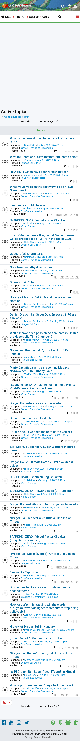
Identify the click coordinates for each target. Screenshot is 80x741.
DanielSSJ (29, 145)
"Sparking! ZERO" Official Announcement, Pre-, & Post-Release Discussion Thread (42, 386)
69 (77, 151)
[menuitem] (63, 7)
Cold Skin (29, 223)
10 (65, 648)
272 (62, 277)
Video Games (28, 226)
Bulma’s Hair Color (22, 282)
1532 (76, 215)
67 (69, 151)
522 (72, 695)
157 (72, 398)
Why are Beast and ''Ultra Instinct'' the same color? (44, 157)
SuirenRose (30, 674)
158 (76, 398)
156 (67, 398)
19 (65, 248)
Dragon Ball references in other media (35, 403)
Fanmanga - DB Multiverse (28, 205)
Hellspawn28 (31, 507)
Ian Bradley (39, 730)
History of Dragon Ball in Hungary (32, 626)
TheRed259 (30, 374)
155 (62, 398)
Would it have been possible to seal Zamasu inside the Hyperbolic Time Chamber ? (44, 334)
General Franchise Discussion (37, 147)
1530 (65, 215)
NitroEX (28, 468)
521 (67, 695)
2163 (65, 567)
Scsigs (28, 524)
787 (67, 582)
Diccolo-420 (30, 641)
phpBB (28, 734)
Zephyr (28, 160)
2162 (59, 567)
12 (69, 531)
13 (73, 531)
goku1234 (29, 208)
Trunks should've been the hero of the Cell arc (41, 432)
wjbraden (29, 660)
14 (77, 531)
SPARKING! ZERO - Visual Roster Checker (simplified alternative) (37, 538)
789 (76, 582)
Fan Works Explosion (24, 572)
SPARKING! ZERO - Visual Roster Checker (37, 220)
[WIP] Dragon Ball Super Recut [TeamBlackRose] (42, 671)
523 (76, 695)
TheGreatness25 (33, 421)
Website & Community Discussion (39, 596)
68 (73, 151)
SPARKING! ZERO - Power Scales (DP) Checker (41, 491)
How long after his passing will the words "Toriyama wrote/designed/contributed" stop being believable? (44, 608)
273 (67, 277)
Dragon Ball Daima (31, 662)
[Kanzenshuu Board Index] (19, 5)
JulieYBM (29, 270)
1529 (59, 215)
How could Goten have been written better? (39, 172)
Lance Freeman (32, 560)
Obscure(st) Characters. (26, 254)
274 (72, 277)
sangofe (28, 357)
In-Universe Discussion (33, 177)
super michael (31, 175)
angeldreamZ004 (33, 193)
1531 (70, 215)
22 (77, 248)
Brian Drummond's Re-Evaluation (32, 418)
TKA (26, 594)
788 (72, 582)
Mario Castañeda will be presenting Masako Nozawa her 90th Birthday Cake (39, 369)
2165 (76, 567)
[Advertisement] (40, 65)
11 (65, 531)
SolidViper (29, 453)
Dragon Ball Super (30, 162)
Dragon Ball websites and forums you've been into (44, 504)
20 (69, 248)
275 (76, 277)
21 (73, 248)
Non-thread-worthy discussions (31, 267)
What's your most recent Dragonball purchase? (41, 685)
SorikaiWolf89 (31, 339)
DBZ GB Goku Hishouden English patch (36, 477)
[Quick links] (78, 16)
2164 (70, 567)
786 (62, 582)
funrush (28, 391)
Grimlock (29, 257)
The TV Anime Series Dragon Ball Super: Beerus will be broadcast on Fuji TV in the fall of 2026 (42, 237)
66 (65, 151)
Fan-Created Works (31, 211)
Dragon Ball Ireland (34, 304)
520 (62, 695)
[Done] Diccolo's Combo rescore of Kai (36, 638)
